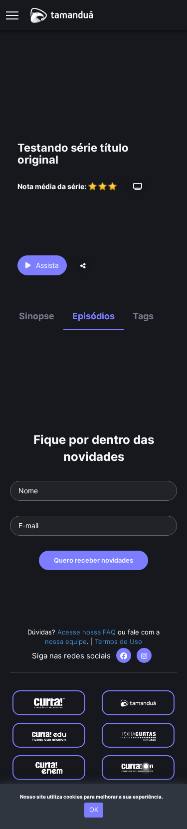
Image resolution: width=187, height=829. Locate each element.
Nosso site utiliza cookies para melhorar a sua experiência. (93, 797)
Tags (143, 316)
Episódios (93, 316)
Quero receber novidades (93, 560)
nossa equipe (66, 641)
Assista (47, 265)
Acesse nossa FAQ (86, 632)
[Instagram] (144, 655)
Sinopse (36, 316)
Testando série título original (73, 153)
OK (93, 810)
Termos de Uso (118, 641)
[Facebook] (123, 655)
